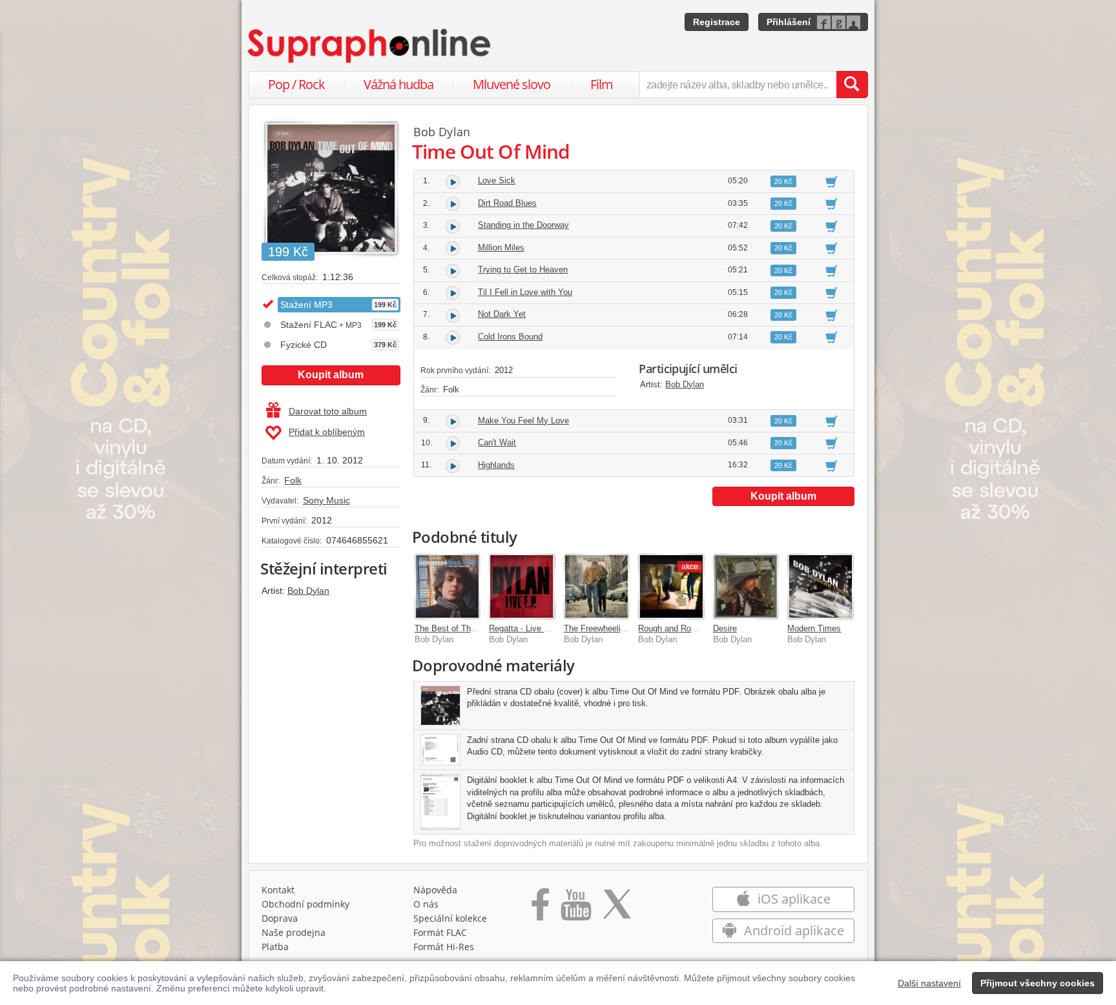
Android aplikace (792, 930)
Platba (275, 946)
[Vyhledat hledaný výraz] (852, 84)
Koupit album (331, 374)
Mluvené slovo (511, 84)
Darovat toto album (328, 411)
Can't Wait (497, 442)
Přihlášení (789, 22)
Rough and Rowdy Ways (684, 628)
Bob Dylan (308, 590)
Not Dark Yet (502, 314)
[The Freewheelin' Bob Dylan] (597, 587)
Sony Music (326, 500)
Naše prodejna (294, 932)
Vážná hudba (398, 84)
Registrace (716, 22)
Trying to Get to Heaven (523, 269)
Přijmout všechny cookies (1037, 983)
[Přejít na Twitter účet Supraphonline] (617, 909)
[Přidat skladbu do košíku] (832, 181)
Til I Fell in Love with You (525, 292)
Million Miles (501, 247)
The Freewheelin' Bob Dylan (616, 628)
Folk (293, 480)
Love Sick (496, 180)
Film (601, 84)
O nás (426, 904)
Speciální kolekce (450, 918)
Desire (725, 628)
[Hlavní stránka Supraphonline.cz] (370, 46)
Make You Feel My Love (523, 420)
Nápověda (435, 890)
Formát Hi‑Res (443, 946)
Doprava (280, 918)
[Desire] (746, 587)
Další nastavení (929, 983)
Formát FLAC (440, 932)
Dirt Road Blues (507, 203)
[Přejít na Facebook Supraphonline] (540, 909)
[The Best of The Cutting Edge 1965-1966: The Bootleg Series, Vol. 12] (447, 587)
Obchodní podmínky (305, 904)
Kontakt (278, 890)
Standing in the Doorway (523, 225)
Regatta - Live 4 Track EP (537, 628)
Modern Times (814, 628)
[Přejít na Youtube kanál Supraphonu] (575, 909)
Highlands (496, 465)
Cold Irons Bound (510, 336)
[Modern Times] (820, 587)
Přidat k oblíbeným (327, 432)
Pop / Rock (296, 84)
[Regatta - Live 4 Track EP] (522, 587)
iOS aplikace (792, 899)
